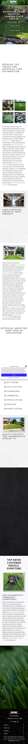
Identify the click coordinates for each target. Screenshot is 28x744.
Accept (14, 375)
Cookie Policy (10, 377)
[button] (26, 366)
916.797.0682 (15, 183)
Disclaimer (5, 739)
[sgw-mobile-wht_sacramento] (13, 1)
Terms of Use (16, 739)
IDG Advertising (17, 740)
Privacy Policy (16, 377)
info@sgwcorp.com (13, 737)
